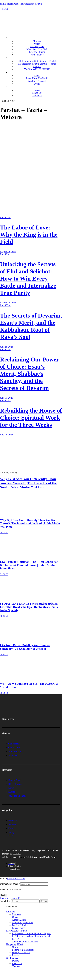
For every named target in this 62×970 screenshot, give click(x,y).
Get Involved (12, 958)
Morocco (16, 914)
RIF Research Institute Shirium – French (31, 936)
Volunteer (16, 966)
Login (3, 895)
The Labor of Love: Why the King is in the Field (28, 234)
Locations (10, 911)
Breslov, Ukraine (20, 925)
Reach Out (17, 963)
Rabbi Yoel (5, 217)
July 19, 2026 (6, 397)
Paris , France (18, 928)
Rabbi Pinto (5, 254)
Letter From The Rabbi (23, 949)
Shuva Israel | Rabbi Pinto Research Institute (21, 3)
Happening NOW (14, 944)
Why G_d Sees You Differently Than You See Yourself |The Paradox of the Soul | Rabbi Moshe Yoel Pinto (28, 483)
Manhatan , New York (22, 922)
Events (15, 955)
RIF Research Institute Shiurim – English (31, 933)
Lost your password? (10, 898)
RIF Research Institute (16, 930)
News (15, 947)
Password (5, 889)
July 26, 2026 (6, 346)
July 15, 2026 (6, 434)
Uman (15, 917)
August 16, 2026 (8, 302)
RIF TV (16, 939)
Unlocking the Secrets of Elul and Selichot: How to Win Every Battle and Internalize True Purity (28, 278)
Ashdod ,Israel (19, 919)
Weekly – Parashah (21, 952)
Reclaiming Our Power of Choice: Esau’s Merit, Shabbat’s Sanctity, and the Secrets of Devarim (29, 373)
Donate (15, 960)
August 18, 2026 (8, 251)
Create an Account (16, 878)
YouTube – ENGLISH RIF (25, 941)
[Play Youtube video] (31, 453)
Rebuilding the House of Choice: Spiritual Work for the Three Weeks (31, 417)
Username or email (10, 884)
